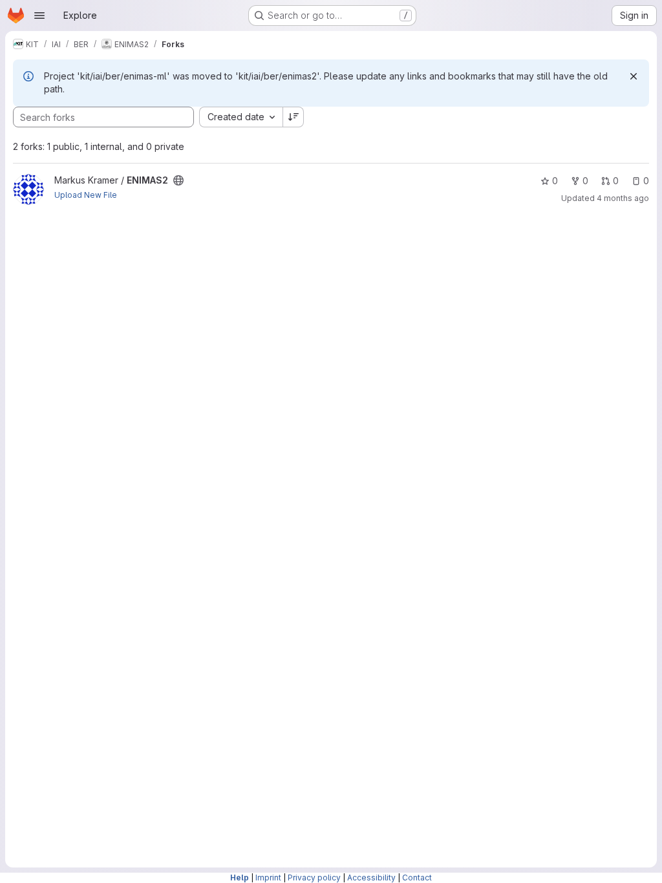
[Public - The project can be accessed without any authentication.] (178, 180)
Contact (417, 877)
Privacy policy (314, 877)
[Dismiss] (633, 76)
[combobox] (241, 117)
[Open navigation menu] (39, 15)
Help (239, 877)
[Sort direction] (293, 117)
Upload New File (85, 195)
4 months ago (623, 198)
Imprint (268, 877)
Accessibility (371, 877)
